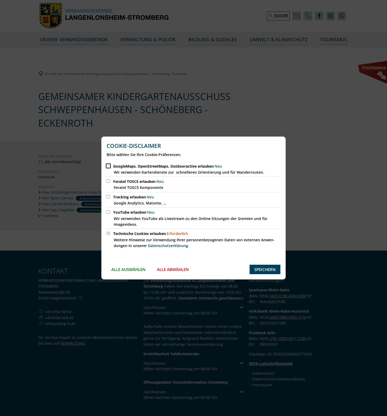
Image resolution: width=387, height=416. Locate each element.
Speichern (265, 269)
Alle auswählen (128, 269)
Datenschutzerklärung (168, 245)
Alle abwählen (173, 269)
